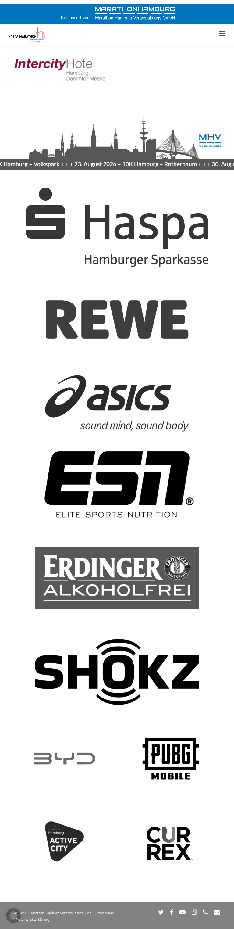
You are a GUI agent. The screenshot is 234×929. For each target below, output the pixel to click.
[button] (222, 33)
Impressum (105, 912)
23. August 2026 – (125, 163)
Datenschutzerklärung (33, 919)
